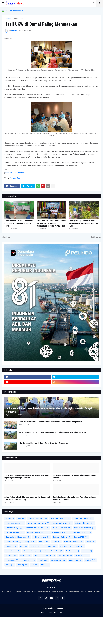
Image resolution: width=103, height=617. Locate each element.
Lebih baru (7, 237)
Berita (43, 542)
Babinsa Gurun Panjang (84, 528)
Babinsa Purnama (41, 537)
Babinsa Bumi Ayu (14, 528)
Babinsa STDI (80, 537)
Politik (43, 560)
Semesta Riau (18, 19)
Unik (45, 565)
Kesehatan (66, 546)
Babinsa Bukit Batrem (83, 518)
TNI (34, 565)
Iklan (60, 613)
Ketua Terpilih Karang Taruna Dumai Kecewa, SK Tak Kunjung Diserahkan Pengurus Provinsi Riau (51, 223)
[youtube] (27, 382)
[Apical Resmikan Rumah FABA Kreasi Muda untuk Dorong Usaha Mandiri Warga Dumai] (10, 425)
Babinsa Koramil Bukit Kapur (17, 537)
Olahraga (25, 555)
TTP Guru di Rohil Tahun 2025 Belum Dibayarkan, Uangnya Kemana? (74, 476)
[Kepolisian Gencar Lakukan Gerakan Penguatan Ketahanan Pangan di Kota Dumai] (76, 489)
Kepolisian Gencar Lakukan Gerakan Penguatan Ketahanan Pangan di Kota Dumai (74, 498)
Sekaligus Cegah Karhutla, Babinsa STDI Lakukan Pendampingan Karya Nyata (83, 223)
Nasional (11, 555)
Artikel (10, 518)
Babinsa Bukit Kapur (15, 523)
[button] (3, 3)
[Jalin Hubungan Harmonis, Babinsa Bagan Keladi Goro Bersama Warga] (10, 446)
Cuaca (56, 542)
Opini (37, 555)
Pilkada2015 (12, 560)
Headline (36, 546)
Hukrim (51, 546)
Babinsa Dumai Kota (61, 528)
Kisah (79, 546)
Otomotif (50, 555)
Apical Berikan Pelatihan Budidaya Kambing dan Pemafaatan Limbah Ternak (18, 223)
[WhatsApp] (38, 186)
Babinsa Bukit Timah (84, 523)
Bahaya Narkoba (13, 542)
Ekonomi (11, 546)
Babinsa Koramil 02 (82, 532)
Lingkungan (72, 551)
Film (23, 546)
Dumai (90, 542)
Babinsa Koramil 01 (60, 532)
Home (43, 613)
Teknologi (22, 565)
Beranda (7, 19)
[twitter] (75, 377)
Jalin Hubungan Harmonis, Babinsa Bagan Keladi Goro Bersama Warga (44, 443)
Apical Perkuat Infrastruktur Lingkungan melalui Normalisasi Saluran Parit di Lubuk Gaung (52, 432)
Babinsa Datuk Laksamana (37, 528)
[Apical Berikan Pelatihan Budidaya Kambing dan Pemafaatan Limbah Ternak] (19, 210)
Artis (21, 518)
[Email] (48, 186)
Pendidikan (82, 555)
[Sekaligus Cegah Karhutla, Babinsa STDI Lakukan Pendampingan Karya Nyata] (84, 210)
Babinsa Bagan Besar (37, 518)
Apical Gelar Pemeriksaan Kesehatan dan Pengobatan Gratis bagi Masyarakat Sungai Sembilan (49, 410)
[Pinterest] (43, 186)
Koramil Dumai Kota (53, 551)
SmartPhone (75, 560)
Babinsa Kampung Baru (37, 532)
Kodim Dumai (13, 551)
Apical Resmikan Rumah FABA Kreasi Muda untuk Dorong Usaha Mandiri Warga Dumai (50, 422)
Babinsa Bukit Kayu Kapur (38, 523)
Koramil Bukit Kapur (32, 551)
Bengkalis (30, 542)
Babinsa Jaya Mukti (14, 532)
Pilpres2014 (28, 560)
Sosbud (90, 560)
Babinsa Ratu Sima (61, 537)
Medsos (87, 551)
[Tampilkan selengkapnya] (53, 186)
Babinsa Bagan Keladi (60, 518)
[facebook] (27, 377)
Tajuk (9, 565)
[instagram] (75, 382)
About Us (52, 613)
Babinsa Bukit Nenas (62, 523)
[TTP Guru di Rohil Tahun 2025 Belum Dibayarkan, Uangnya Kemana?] (76, 468)
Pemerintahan (65, 555)
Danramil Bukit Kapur (73, 542)
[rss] (62, 598)
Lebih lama (95, 237)
